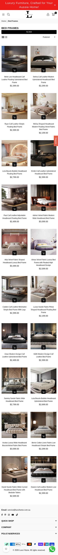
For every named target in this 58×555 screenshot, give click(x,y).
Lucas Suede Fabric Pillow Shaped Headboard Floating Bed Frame (43, 309)
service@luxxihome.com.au (18, 510)
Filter (29, 32)
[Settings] (48, 14)
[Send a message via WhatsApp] (52, 549)
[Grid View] (3, 37)
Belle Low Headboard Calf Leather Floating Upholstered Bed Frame (14, 79)
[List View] (6, 37)
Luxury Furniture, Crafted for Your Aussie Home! (29, 5)
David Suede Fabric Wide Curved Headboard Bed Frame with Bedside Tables (14, 490)
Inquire (56, 141)
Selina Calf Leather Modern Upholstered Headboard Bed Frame (44, 79)
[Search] (8, 14)
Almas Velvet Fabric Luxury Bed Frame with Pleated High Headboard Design (43, 262)
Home (3, 21)
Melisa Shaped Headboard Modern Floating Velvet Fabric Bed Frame (43, 126)
